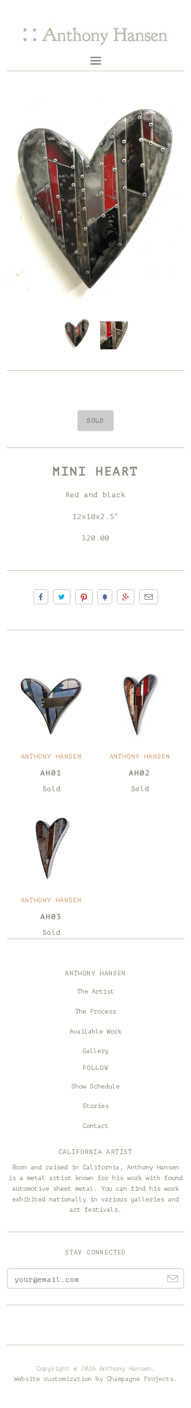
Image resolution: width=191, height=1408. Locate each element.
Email (148, 596)
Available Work (95, 1031)
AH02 (139, 773)
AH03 (51, 917)
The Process (95, 1011)
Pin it (84, 596)
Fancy (104, 596)
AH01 (51, 773)
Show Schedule (95, 1086)
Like (40, 596)
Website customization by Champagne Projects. (95, 1378)
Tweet (61, 596)
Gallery (95, 1051)
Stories (95, 1105)
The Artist (95, 991)
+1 (125, 596)
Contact (95, 1125)
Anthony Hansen (51, 756)
